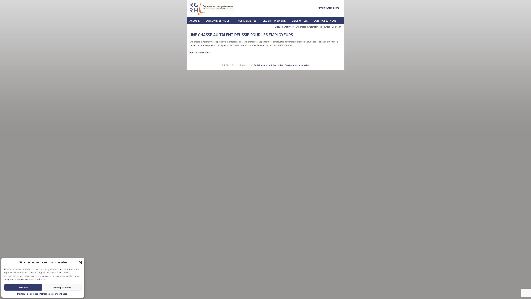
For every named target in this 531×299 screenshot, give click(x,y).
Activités (289, 26)
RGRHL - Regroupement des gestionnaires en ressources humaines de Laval (211, 8)
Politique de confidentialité (53, 293)
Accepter (23, 287)
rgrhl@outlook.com (328, 8)
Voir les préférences (62, 287)
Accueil (279, 26)
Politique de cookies (27, 293)
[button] (80, 262)
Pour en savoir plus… (200, 52)
